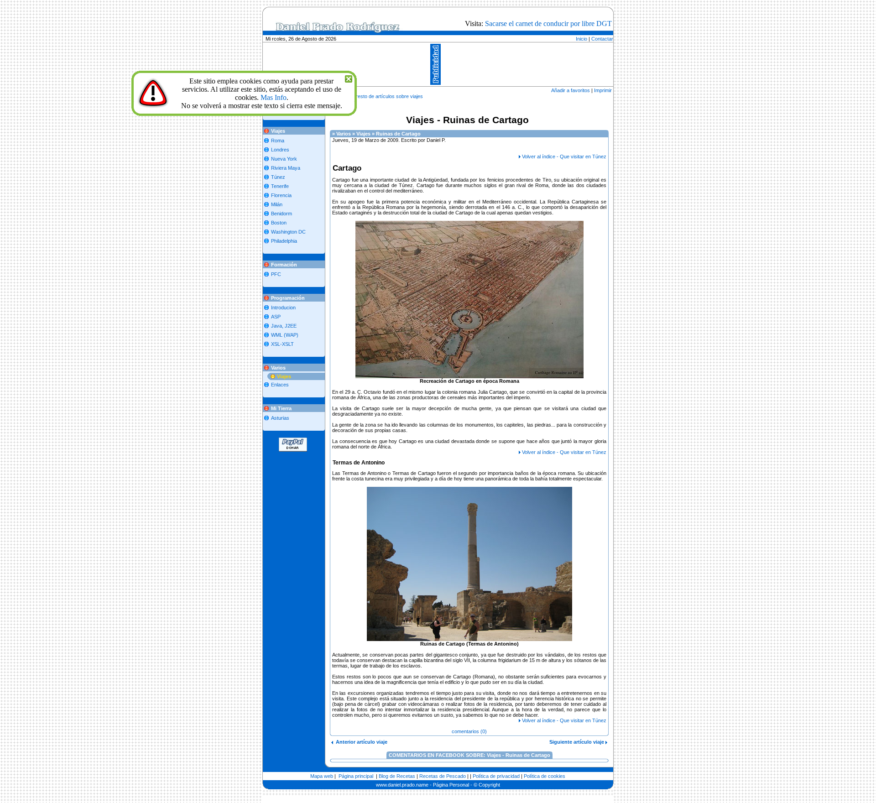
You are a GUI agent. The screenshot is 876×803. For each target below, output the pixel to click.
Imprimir (603, 90)
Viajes (284, 376)
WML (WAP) (284, 335)
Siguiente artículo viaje (577, 742)
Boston (279, 222)
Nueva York (284, 159)
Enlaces (280, 384)
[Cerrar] (348, 78)
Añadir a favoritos (570, 90)
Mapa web (321, 776)
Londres (280, 149)
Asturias (280, 418)
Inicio (581, 39)
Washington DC (288, 232)
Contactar (602, 39)
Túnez (278, 177)
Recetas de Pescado (442, 776)
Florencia (281, 195)
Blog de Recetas (397, 776)
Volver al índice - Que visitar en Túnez (564, 156)
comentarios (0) (469, 731)
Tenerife (280, 186)
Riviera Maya (285, 168)
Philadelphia (284, 241)
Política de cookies (544, 776)
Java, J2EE (284, 325)
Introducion (283, 307)
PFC (276, 274)
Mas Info (274, 97)
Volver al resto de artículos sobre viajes (379, 96)
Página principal (356, 776)
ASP (276, 316)
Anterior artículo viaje (360, 742)
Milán (276, 204)
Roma (277, 140)
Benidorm (281, 213)
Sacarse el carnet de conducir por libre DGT (548, 23)
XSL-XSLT (282, 344)
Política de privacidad (496, 776)
